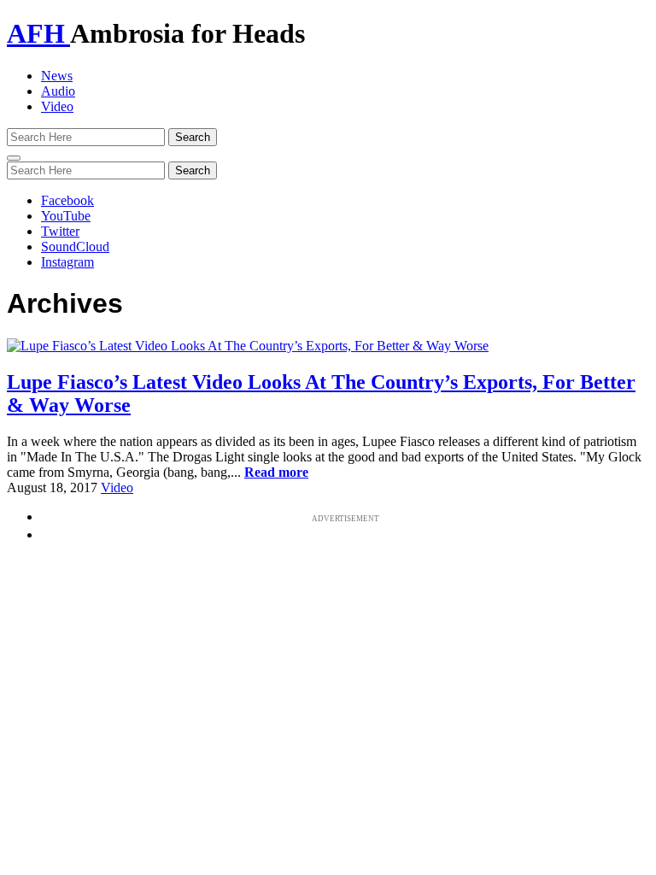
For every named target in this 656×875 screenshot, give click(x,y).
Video (57, 106)
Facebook (67, 200)
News (57, 75)
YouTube (66, 215)
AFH (38, 33)
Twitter (60, 231)
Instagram (67, 262)
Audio (58, 91)
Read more (276, 472)
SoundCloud (75, 246)
